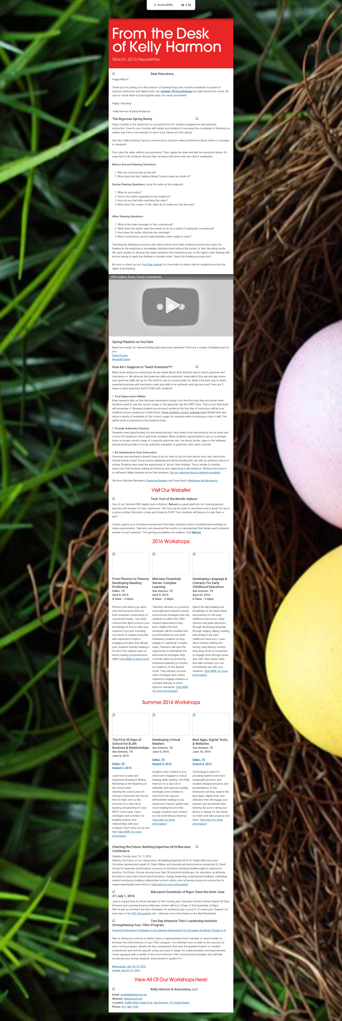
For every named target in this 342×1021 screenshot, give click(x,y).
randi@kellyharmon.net (133, 994)
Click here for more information (169, 884)
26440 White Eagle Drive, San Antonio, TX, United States (157, 1002)
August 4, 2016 (202, 763)
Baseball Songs (121, 359)
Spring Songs (120, 355)
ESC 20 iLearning (141, 913)
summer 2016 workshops (176, 91)
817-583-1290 (130, 1006)
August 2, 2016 (121, 767)
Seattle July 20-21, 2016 (126, 970)
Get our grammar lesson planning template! (195, 472)
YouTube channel (152, 264)
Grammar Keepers (157, 480)
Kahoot (196, 532)
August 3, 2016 (162, 763)
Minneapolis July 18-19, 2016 (129, 966)
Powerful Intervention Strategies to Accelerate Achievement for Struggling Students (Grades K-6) (169, 930)
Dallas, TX (118, 763)
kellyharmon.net (133, 998)
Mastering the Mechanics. (203, 480)
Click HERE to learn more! (134, 659)
